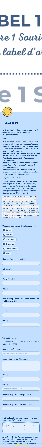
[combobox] (21, 315)
